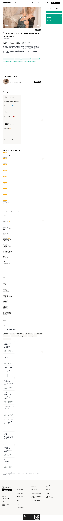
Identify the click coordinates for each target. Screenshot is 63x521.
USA (4, 496)
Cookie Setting (6, 498)
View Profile (37, 81)
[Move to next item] (42, 120)
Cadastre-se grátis (55, 2)
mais (39, 69)
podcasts (12, 43)
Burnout (18, 59)
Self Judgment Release (30, 61)
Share (38, 29)
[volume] (38, 25)
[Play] (6, 25)
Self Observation (7, 61)
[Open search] (45, 3)
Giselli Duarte (7, 38)
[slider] (7, 25)
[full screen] (35, 25)
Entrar (48, 2)
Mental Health (36, 59)
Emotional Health (26, 59)
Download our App (7, 490)
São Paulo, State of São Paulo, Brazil (16, 82)
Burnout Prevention (18, 61)
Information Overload (8, 59)
